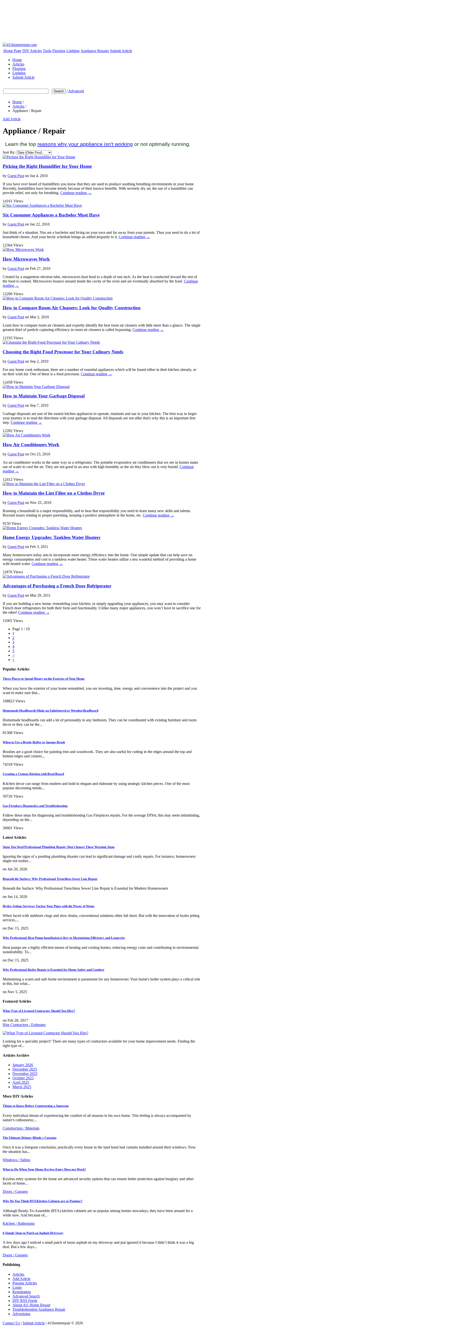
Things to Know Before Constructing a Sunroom (36, 1106)
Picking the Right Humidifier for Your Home (47, 166)
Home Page (12, 51)
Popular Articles (24, 1283)
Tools (47, 51)
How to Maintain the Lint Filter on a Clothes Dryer (54, 493)
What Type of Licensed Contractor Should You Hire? (39, 1011)
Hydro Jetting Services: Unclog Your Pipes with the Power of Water (49, 906)
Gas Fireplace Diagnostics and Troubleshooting (35, 806)
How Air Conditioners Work (31, 444)
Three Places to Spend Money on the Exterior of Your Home (44, 678)
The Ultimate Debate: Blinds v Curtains (29, 1138)
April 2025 (20, 1082)
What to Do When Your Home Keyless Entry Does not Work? (44, 1169)
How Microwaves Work (26, 259)
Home (17, 60)
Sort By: (9, 152)
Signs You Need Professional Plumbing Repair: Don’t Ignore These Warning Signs (59, 847)
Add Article (12, 119)
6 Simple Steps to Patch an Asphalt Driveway (33, 1233)
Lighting (73, 51)
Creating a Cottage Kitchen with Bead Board (33, 774)
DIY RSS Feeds (24, 1301)
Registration (21, 1292)
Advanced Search (26, 1296)
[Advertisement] (90, 9)
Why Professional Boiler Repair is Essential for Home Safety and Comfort (53, 969)
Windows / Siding (16, 1160)
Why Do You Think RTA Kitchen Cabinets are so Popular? (42, 1201)
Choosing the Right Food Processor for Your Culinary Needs (63, 351)
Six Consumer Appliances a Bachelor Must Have (51, 214)
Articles (18, 64)
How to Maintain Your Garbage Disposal (44, 395)
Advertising (21, 1314)
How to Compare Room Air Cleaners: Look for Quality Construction (72, 307)
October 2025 (23, 1078)
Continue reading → (76, 193)
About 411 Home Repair (31, 1305)
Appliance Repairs (95, 51)
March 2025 (21, 1087)
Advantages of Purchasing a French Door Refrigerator (57, 585)
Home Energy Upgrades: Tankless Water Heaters (51, 537)
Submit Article (121, 51)
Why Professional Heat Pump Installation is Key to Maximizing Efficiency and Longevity (64, 938)
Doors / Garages (15, 1191)
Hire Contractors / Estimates (24, 1025)
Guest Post (16, 176)
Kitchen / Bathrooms (19, 1223)
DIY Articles (32, 51)
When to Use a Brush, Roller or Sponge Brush (34, 742)
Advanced (76, 91)
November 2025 (24, 1074)
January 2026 (22, 1065)
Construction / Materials (21, 1128)
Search (59, 91)
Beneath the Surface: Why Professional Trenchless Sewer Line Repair (50, 879)
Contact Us (11, 1323)
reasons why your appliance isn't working (85, 144)
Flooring (58, 51)
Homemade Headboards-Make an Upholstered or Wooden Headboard (50, 710)
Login (17, 1287)
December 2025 (24, 1069)
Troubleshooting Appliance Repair (38, 1309)
